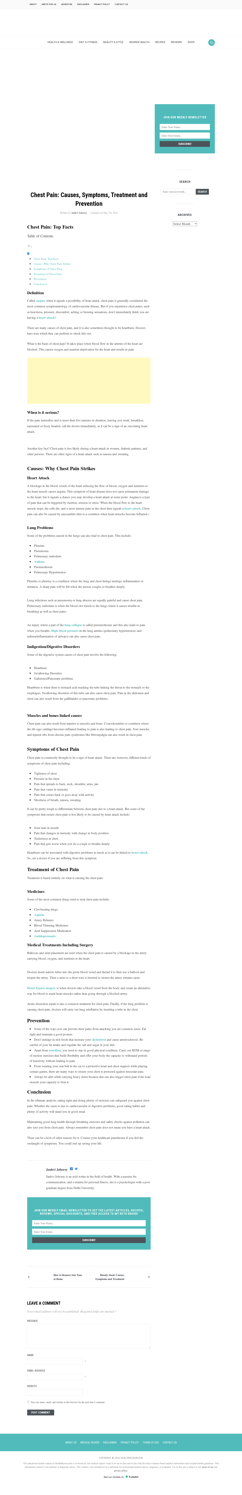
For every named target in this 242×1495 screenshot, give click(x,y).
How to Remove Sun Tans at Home (68, 1277)
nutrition (55, 1050)
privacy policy (120, 1470)
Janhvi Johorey (79, 212)
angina (40, 300)
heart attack (47, 317)
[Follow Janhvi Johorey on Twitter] (76, 1169)
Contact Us (121, 4)
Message (32, 1320)
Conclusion (40, 284)
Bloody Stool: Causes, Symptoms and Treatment (109, 1277)
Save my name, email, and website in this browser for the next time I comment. (68, 1402)
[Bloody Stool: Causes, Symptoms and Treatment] (136, 1276)
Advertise (66, 4)
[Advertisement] (121, 79)
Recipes (160, 42)
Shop (191, 42)
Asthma (39, 561)
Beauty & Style (113, 42)
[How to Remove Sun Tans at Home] (42, 1276)
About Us (70, 1442)
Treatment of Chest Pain (48, 274)
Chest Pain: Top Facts (46, 259)
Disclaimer (83, 4)
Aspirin (39, 914)
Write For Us (49, 4)
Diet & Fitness (88, 42)
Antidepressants (44, 936)
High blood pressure (65, 630)
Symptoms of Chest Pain (48, 269)
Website (32, 1386)
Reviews (176, 42)
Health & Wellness (60, 42)
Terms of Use (151, 1442)
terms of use (207, 1466)
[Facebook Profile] (71, 1169)
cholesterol (99, 1039)
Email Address (36, 1370)
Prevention (40, 279)
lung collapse (73, 625)
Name (30, 1355)
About (33, 4)
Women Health (139, 42)
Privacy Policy (102, 4)
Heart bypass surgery (41, 988)
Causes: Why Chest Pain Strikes (52, 264)
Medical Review (89, 1442)
